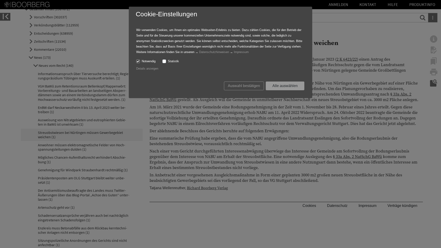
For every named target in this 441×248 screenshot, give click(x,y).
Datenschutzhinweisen (214, 52)
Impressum (241, 52)
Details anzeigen (147, 68)
